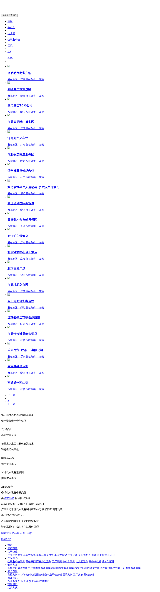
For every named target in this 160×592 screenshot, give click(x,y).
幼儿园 (11, 33)
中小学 (11, 27)
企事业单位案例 (53, 574)
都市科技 (9, 498)
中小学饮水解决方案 (39, 568)
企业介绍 (13, 555)
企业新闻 (13, 581)
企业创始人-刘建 (87, 555)
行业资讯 (23, 581)
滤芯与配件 (108, 561)
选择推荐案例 (9, 15)
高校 (10, 21)
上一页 (11, 395)
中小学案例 (24, 574)
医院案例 (67, 574)
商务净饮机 (95, 561)
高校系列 (31, 561)
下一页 (11, 404)
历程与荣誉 (42, 555)
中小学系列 (68, 561)
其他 (10, 57)
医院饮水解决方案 (110, 568)
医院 (10, 45)
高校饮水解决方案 (18, 568)
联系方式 (13, 587)
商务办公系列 (43, 561)
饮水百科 (34, 581)
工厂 (10, 51)
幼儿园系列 (82, 561)
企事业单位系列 (16, 561)
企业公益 (73, 555)
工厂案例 (78, 574)
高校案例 (13, 574)
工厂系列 (57, 561)
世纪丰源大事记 (58, 555)
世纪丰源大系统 (27, 555)
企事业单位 (14, 39)
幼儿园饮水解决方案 (62, 568)
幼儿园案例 (37, 574)
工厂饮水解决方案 (131, 568)
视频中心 (44, 581)
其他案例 (89, 574)
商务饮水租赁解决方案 (86, 568)
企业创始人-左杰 (106, 555)
